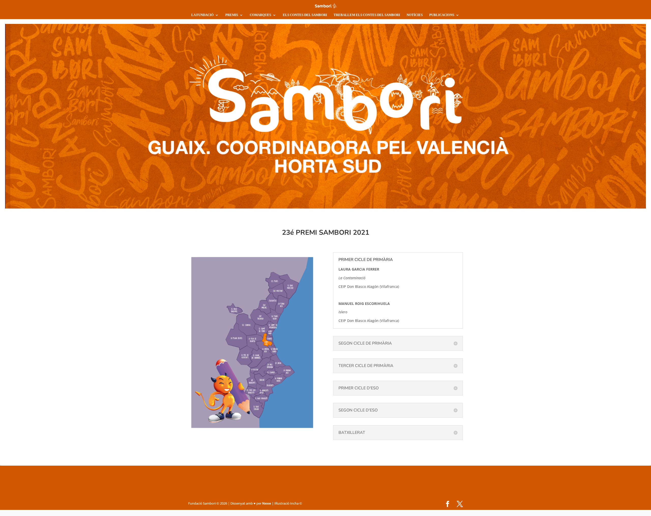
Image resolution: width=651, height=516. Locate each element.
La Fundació (202, 15)
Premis (231, 15)
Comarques (260, 15)
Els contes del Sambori (305, 15)
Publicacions (441, 15)
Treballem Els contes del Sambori (367, 15)
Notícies (415, 15)
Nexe (266, 503)
